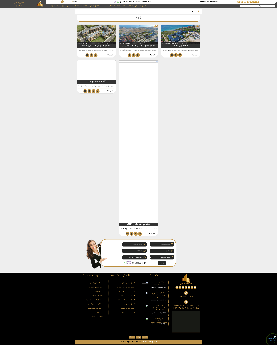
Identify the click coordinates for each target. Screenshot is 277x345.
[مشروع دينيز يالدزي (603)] (138, 141)
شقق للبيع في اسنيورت (127, 283)
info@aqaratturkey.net (209, 2)
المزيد (111, 55)
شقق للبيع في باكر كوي (127, 295)
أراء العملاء (99, 312)
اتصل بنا (143, 6)
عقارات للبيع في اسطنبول (127, 342)
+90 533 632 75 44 (138, 263)
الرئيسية (54, 6)
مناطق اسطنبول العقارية (94, 304)
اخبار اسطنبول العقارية (95, 287)
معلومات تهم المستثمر (95, 295)
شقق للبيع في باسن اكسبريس (125, 287)
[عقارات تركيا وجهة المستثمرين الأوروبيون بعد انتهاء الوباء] (145, 308)
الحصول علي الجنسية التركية (94, 300)
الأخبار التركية (98, 291)
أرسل (161, 263)
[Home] (198, 11)
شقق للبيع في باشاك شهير (126, 291)
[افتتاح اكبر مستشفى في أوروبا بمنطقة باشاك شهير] (145, 295)
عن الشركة (133, 6)
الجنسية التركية (114, 6)
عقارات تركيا (65, 6)
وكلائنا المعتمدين (97, 317)
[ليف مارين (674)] (180, 34)
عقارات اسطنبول (80, 6)
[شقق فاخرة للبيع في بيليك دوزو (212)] (138, 34)
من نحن (138, 337)
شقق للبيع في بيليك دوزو (126, 304)
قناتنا (124, 6)
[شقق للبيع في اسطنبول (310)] (96, 34)
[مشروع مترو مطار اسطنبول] (145, 321)
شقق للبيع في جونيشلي (127, 308)
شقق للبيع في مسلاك (127, 312)
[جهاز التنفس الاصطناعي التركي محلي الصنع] (145, 284)
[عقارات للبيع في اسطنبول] (257, 2)
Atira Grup (138, 342)
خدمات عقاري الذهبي (97, 6)
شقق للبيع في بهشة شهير (126, 300)
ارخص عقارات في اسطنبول (94, 308)
